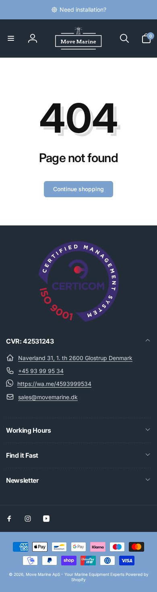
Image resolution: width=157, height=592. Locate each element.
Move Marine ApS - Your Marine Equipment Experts (75, 574)
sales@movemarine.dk (48, 397)
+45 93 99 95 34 (41, 370)
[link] (78, 9)
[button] (11, 38)
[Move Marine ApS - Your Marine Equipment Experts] (78, 319)
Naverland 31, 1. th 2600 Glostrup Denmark (75, 357)
